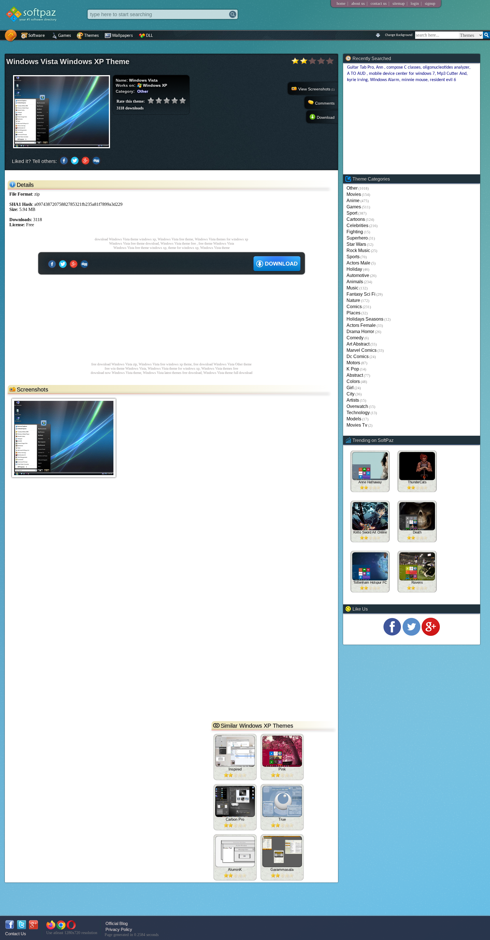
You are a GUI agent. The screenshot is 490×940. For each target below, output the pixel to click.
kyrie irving (357, 80)
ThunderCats (416, 482)
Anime (353, 200)
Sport (352, 213)
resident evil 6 (443, 80)
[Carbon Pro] (235, 801)
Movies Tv (357, 425)
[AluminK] (235, 851)
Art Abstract (358, 344)
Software (36, 35)
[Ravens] (417, 566)
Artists (353, 400)
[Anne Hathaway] (370, 466)
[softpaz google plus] (33, 927)
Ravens (417, 583)
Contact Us (15, 933)
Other (142, 91)
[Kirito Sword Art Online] (370, 516)
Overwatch (357, 406)
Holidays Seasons (365, 319)
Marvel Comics (362, 350)
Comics (354, 306)
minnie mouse (415, 80)
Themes (91, 35)
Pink (282, 769)
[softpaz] (2, 38)
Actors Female (361, 325)
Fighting (355, 231)
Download (326, 117)
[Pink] (282, 751)
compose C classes (403, 67)
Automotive (358, 275)
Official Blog (116, 923)
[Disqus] (171, 646)
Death (417, 533)
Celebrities (357, 225)
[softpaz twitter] (21, 927)
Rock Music (358, 250)
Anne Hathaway (370, 482)
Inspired (235, 769)
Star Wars (356, 244)
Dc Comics (358, 356)
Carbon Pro (235, 819)
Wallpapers (122, 35)
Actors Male (358, 263)
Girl (350, 387)
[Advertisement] (171, 318)
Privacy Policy (118, 929)
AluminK (235, 869)
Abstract (355, 375)
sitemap (398, 3)
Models (354, 418)
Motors (353, 362)
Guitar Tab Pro (360, 67)
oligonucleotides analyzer (446, 67)
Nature (353, 300)
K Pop (353, 369)
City (350, 393)
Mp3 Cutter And (451, 73)
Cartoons (356, 219)
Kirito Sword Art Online (370, 533)
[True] (282, 801)
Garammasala (282, 869)
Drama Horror (360, 331)
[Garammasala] (282, 851)
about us (358, 3)
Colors (353, 381)
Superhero (357, 238)
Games (64, 35)
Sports (353, 256)
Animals (355, 281)
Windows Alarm (384, 80)
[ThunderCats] (417, 466)
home (341, 3)
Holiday (354, 269)
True (282, 819)
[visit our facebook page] (392, 634)
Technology (358, 412)
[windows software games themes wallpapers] (34, 26)
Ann (380, 67)
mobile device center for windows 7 (402, 73)
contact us (378, 3)
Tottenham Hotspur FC (370, 583)
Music (352, 287)
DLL (149, 35)
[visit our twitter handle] (411, 634)
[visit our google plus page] (431, 634)
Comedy (355, 337)
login (415, 3)
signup (430, 3)
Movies (354, 194)
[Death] (417, 516)
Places (353, 312)
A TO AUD (357, 73)
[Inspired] (235, 751)
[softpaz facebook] (9, 927)
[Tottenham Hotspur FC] (370, 566)
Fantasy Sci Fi (361, 294)
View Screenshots (316, 89)
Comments (325, 103)
